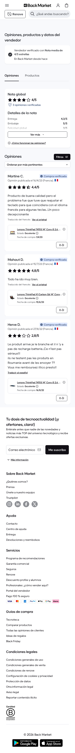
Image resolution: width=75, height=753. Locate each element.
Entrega (11, 534)
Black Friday (13, 641)
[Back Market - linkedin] (18, 504)
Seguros (11, 569)
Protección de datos (18, 681)
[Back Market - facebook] (26, 504)
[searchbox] (52, 14)
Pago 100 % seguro (17, 596)
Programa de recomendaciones (25, 558)
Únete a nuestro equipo (20, 492)
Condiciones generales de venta (25, 665)
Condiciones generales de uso (24, 659)
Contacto (12, 523)
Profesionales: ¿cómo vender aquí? (27, 585)
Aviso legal (12, 692)
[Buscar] (32, 14)
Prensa (10, 487)
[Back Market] (37, 5)
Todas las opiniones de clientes (25, 630)
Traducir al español (18, 372)
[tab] (12, 75)
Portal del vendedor (18, 590)
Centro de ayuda (16, 529)
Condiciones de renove (20, 670)
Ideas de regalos (16, 636)
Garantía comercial (17, 563)
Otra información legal (19, 686)
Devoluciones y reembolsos (23, 540)
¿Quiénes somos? (17, 481)
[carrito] (66, 5)
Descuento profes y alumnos (23, 580)
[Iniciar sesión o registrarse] (58, 5)
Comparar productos (19, 625)
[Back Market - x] (35, 504)
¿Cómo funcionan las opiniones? (29, 143)
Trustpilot (12, 497)
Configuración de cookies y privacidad (29, 676)
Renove (10, 574)
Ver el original (39, 219)
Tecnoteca (12, 619)
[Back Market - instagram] (9, 504)
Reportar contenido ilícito (21, 697)
